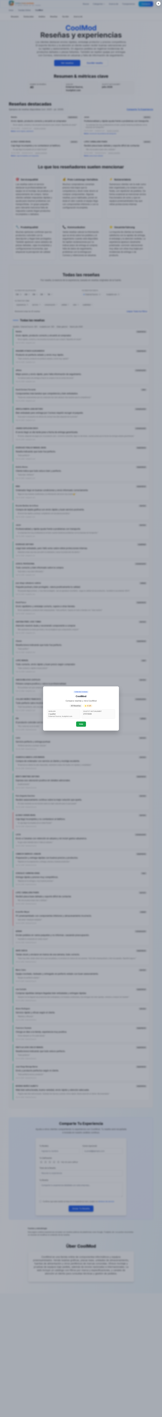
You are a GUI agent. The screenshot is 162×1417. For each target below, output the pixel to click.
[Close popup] (158, 3)
